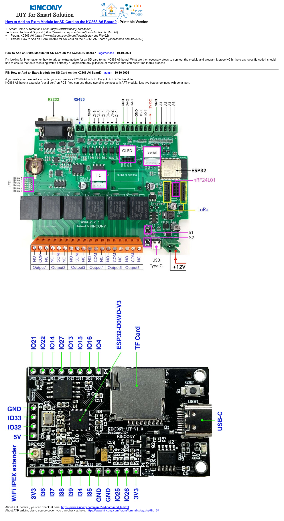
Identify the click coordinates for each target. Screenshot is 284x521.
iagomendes (106, 53)
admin (108, 72)
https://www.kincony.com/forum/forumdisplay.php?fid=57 (123, 510)
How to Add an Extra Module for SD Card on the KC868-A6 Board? (61, 22)
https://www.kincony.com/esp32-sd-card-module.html (95, 507)
